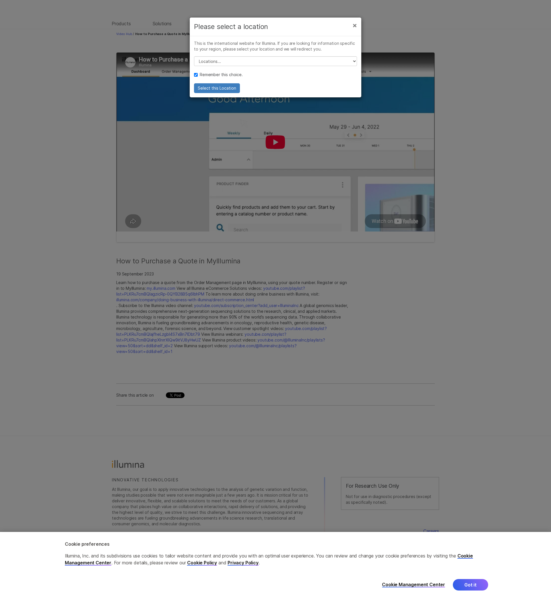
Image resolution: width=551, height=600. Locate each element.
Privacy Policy (243, 563)
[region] (275, 566)
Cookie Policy (202, 563)
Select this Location (217, 88)
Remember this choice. (221, 74)
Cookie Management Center (413, 584)
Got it (470, 585)
